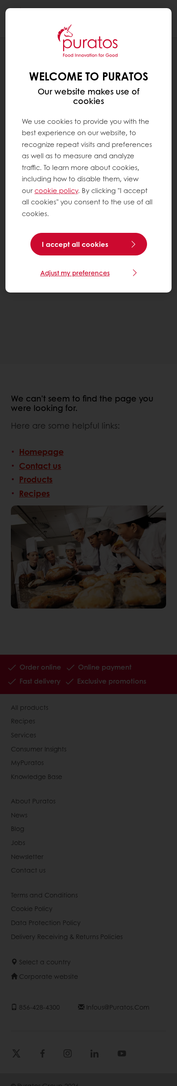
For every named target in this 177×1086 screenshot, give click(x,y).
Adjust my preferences (75, 272)
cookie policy (56, 190)
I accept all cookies (75, 244)
